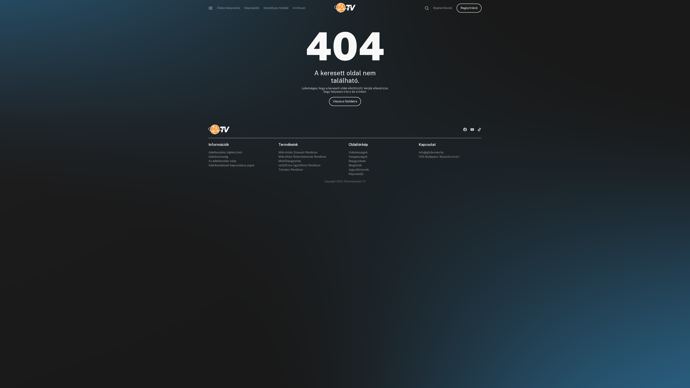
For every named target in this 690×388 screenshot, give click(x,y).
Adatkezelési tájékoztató (225, 152)
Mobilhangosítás (290, 161)
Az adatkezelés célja (222, 161)
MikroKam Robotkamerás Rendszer (302, 156)
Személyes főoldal (275, 8)
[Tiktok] (479, 129)
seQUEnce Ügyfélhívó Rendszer (300, 165)
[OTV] (345, 8)
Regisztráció (469, 8)
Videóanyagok (358, 152)
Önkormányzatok (228, 8)
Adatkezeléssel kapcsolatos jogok (231, 165)
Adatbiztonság (218, 156)
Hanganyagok (358, 156)
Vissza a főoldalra (345, 101)
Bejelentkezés (442, 8)
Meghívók (355, 165)
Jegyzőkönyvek (359, 169)
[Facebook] (465, 129)
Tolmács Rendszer (291, 169)
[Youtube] (472, 129)
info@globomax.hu (431, 152)
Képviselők (251, 8)
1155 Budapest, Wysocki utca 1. (439, 156)
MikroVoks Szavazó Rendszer (298, 152)
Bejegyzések (357, 161)
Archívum (299, 8)
